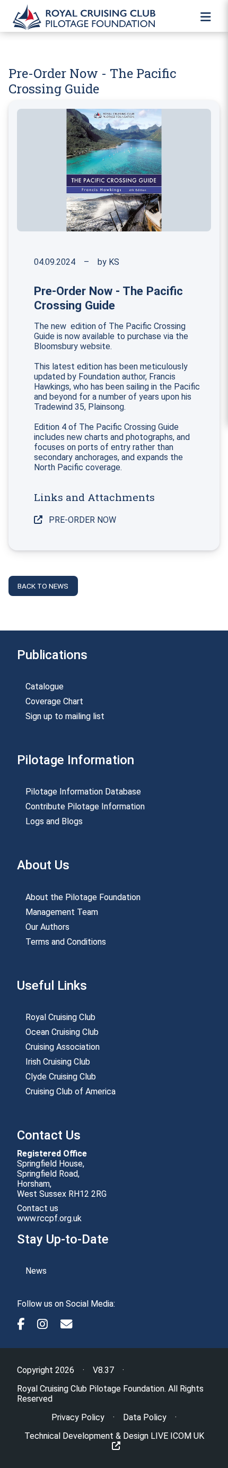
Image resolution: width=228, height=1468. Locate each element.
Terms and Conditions (65, 942)
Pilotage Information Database (83, 792)
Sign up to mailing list (64, 716)
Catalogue (44, 686)
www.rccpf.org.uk (49, 1218)
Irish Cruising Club (57, 1062)
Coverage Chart (54, 701)
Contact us (37, 1208)
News (36, 1271)
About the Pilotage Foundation (83, 897)
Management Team (61, 912)
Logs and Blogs (54, 821)
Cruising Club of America (70, 1091)
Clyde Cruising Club (60, 1077)
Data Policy (144, 1417)
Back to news (42, 586)
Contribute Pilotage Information (85, 806)
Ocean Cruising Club (62, 1032)
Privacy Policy (77, 1417)
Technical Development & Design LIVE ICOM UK (114, 1436)
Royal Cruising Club (60, 1017)
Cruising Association (62, 1047)
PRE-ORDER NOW (81, 520)
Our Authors (47, 927)
